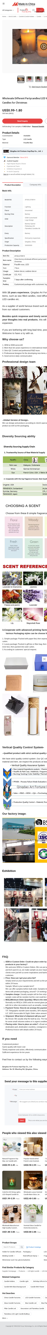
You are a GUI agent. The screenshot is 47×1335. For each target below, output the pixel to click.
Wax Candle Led (30, 1303)
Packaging (27, 1252)
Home (4, 16)
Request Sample (38, 126)
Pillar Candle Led (10, 1308)
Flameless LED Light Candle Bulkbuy (17, 1314)
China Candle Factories (12, 1297)
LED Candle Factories (32, 1297)
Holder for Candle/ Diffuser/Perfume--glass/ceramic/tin (21, 1252)
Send (22, 1120)
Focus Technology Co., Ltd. (29, 1326)
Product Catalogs (34, 1247)
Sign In (5, 174)
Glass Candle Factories (12, 1303)
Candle (39, 16)
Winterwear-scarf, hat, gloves (12, 1260)
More (4, 1318)
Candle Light (24, 1281)
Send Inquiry (22, 121)
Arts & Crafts (12, 16)
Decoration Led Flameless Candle (32, 1308)
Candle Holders (9, 1281)
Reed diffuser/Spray (30, 1256)
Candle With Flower (37, 1287)
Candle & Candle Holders (26, 16)
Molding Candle (7, 1256)
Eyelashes (26, 1260)
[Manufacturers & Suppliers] (23, 4)
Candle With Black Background (15, 1287)
